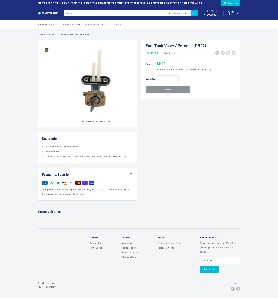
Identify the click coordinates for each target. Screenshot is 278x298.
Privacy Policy (129, 247)
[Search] (194, 13)
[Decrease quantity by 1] (160, 79)
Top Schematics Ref (95, 24)
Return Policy (96, 247)
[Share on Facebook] (217, 52)
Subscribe (233, 3)
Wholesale (127, 243)
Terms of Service (130, 252)
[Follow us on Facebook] (233, 289)
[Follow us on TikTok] (238, 289)
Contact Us (119, 24)
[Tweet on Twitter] (228, 52)
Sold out (167, 89)
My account (210, 14)
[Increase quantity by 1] (175, 79)
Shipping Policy (129, 257)
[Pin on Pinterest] (223, 52)
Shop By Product (46, 24)
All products (51, 34)
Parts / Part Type (166, 247)
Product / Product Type (169, 243)
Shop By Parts (70, 24)
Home (40, 34)
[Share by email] (234, 52)
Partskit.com (152, 53)
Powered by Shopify (47, 287)
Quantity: (150, 78)
